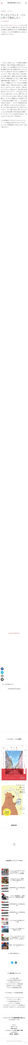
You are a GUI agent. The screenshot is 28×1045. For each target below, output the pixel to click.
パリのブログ (3, 11)
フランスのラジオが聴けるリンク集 (17, 921)
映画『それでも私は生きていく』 (17, 945)
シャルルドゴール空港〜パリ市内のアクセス (17, 929)
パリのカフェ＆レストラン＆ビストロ (14, 997)
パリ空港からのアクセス (14, 982)
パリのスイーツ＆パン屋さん (14, 999)
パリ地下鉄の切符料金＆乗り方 (14, 980)
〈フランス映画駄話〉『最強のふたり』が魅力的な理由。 (17, 896)
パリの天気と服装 (14, 978)
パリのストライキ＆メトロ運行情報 (14, 984)
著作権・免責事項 (14, 1034)
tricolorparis (5, 21)
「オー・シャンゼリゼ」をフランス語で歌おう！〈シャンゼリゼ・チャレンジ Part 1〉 (17, 938)
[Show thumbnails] (14, 633)
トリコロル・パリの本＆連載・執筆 (14, 1030)
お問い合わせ (14, 1028)
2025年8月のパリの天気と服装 (17, 913)
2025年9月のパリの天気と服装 (17, 905)
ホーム (14, 1025)
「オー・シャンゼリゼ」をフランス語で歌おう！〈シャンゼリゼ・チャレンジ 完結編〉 (17, 872)
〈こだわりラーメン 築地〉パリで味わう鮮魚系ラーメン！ (17, 880)
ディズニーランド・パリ (14, 25)
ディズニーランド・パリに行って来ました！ (13, 16)
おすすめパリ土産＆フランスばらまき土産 (14, 1007)
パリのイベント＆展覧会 (14, 1003)
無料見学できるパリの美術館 (14, 986)
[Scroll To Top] (25, 1042)
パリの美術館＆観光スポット (14, 1001)
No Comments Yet (9, 684)
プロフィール (14, 1026)
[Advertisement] (14, 49)
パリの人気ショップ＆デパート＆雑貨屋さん (14, 1005)
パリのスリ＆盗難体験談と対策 (14, 987)
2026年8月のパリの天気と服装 (17, 888)
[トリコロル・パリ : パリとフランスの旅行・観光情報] (14, 3)
